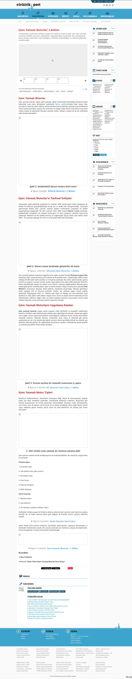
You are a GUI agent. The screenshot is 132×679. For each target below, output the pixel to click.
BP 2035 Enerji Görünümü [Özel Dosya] (40, 604)
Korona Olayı (79, 657)
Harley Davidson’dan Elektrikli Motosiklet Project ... (106, 229)
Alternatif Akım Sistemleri (83, 666)
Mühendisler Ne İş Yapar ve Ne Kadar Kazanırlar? (106, 180)
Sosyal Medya (50, 638)
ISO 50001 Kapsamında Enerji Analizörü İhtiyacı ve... (106, 47)
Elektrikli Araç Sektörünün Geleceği (105, 208)
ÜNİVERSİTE (65, 16)
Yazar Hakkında (33, 591)
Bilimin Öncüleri (74, 21)
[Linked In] (110, 6)
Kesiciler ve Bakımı (81, 662)
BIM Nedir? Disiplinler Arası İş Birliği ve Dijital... (106, 53)
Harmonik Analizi (100, 662)
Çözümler (73, 634)
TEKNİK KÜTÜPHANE (38, 16)
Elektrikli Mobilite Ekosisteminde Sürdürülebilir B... (103, 41)
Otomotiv (70, 91)
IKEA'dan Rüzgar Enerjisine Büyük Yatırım (41, 602)
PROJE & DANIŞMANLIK (90, 16)
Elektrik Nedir (99, 651)
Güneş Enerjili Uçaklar (42, 649)
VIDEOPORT (99, 106)
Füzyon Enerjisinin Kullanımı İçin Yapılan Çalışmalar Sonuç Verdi (47, 606)
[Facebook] (104, 6)
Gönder (96, 154)
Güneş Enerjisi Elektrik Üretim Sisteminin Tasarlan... (104, 167)
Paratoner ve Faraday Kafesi (104, 666)
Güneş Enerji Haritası (42, 651)
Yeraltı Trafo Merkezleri (42, 655)
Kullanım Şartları (76, 638)
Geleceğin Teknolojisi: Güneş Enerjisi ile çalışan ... (106, 235)
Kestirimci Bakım (100, 670)
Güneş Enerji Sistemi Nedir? (44, 664)
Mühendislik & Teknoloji (58, 21)
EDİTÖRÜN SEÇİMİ (101, 29)
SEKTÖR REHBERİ (53, 16)
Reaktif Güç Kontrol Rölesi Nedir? (106, 60)
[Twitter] (107, 6)
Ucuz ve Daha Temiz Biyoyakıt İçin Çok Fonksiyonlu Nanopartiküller (48, 600)
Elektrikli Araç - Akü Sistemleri (84, 651)
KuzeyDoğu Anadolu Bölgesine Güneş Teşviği (42, 616)
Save (71, 568)
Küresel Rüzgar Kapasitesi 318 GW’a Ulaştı (41, 610)
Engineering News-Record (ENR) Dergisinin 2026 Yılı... (106, 33)
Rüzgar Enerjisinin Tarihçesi (44, 668)
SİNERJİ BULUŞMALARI (107, 16)
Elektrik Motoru (37, 91)
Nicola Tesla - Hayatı (22, 653)
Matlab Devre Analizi (22, 666)
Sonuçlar (103, 154)
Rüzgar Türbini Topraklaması (44, 666)
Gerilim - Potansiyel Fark (102, 649)
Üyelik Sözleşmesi (76, 642)
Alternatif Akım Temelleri (82, 668)
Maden (97, 149)
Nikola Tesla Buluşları (22, 651)
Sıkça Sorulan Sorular (52, 634)
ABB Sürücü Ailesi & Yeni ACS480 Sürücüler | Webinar (110, 121)
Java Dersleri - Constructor (23, 668)
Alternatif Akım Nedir (81, 670)
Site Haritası (49, 636)
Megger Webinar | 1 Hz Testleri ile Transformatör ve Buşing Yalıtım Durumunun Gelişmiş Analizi (98, 125)
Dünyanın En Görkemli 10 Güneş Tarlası (97, 91)
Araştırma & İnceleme (32, 21)
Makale (45, 21)
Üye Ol (101, 1)
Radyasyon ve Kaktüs (102, 657)
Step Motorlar (60, 657)
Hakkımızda (24, 634)
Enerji (96, 145)
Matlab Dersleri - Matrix (22, 662)
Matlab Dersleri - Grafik (22, 664)
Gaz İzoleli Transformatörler (64, 664)
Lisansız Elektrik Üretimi (43, 653)
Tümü (19, 21)
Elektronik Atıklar (41, 657)
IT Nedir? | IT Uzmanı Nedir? (106, 186)
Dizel (57, 91)
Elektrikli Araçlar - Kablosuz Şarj (85, 653)
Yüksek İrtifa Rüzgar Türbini (44, 670)
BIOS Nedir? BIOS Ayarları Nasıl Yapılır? (106, 194)
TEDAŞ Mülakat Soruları (102, 655)
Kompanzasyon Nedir (62, 653)
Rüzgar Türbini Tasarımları (63, 662)
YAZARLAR (76, 16)
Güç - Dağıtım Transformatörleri (65, 670)
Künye (23, 636)
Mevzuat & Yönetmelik (90, 21)
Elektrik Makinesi (49, 91)
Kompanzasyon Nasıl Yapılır (64, 651)
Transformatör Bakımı (62, 668)
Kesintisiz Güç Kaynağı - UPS (104, 653)
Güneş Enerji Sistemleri (23, 655)
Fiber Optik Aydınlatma (82, 649)
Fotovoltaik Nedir (80, 655)
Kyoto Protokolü (40, 662)
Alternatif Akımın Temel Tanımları (105, 173)
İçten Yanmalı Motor (25, 91)
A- (83, 89)
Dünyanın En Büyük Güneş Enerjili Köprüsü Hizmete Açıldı (46, 612)
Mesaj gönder (54, 591)
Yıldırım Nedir (20, 657)
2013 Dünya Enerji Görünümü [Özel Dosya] (41, 614)
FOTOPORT (99, 81)
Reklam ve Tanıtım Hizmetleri (79, 636)
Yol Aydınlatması (60, 649)
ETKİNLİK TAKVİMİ (101, 70)
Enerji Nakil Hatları (101, 668)
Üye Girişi (109, 1)
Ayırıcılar (78, 664)
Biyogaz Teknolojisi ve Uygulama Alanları (40, 618)
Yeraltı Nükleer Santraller (63, 655)
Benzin (63, 91)
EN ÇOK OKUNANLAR (102, 162)
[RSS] (112, 6)
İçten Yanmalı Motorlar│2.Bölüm (103, 222)
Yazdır (62, 591)
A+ (86, 89)
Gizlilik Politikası (76, 640)
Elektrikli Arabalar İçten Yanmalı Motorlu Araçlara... (106, 215)
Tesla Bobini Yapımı (22, 649)
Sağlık (96, 151)
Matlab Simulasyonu (22, 670)
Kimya (96, 147)
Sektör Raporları (105, 21)
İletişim (23, 638)
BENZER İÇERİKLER (101, 204)
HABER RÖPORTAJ (23, 16)
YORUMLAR (26, 576)
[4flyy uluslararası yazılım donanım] (129, 677)
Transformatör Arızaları (62, 666)
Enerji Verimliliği (100, 664)
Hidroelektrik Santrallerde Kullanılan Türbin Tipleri (43, 608)
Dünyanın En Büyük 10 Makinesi (108, 91)
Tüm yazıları (44, 591)
